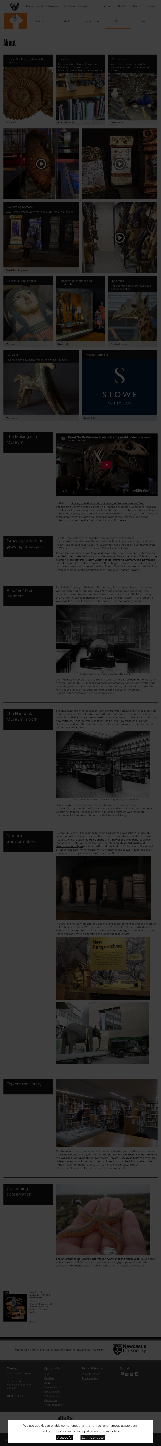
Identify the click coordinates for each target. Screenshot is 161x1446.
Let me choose (93, 1437)
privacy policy (83, 1431)
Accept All (64, 1437)
